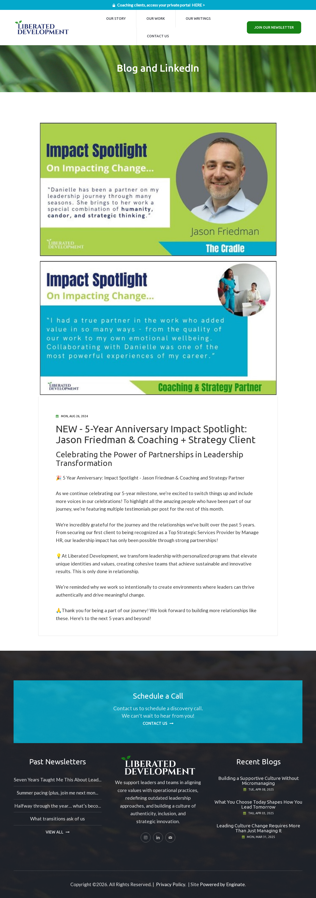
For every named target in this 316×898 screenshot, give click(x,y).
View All (54, 832)
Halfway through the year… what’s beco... (57, 806)
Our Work (155, 19)
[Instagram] (146, 837)
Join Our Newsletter (274, 27)
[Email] (170, 837)
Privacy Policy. (171, 884)
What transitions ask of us (57, 818)
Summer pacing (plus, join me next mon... (57, 792)
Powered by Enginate (222, 884)
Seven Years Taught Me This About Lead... (57, 779)
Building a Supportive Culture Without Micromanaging (258, 780)
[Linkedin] (158, 837)
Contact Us (158, 36)
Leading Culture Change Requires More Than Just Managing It (258, 828)
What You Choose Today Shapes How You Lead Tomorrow (258, 804)
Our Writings (198, 19)
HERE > (198, 4)
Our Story (116, 19)
